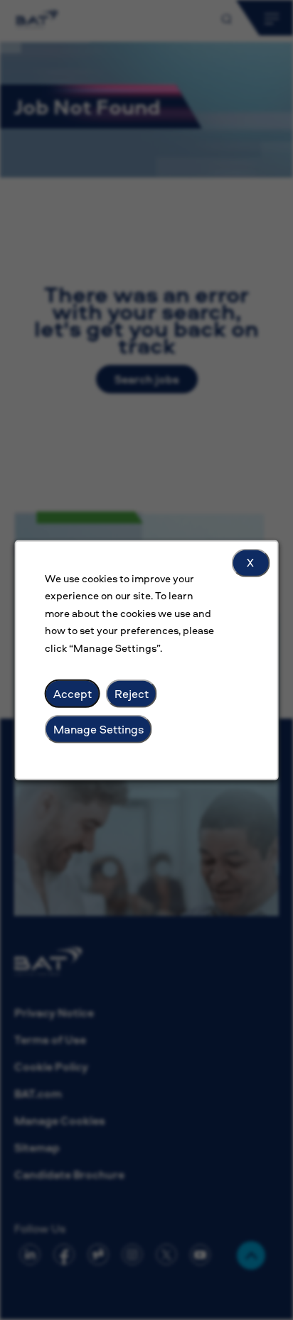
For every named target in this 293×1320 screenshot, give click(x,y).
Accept (72, 693)
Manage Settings (98, 728)
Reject (131, 693)
